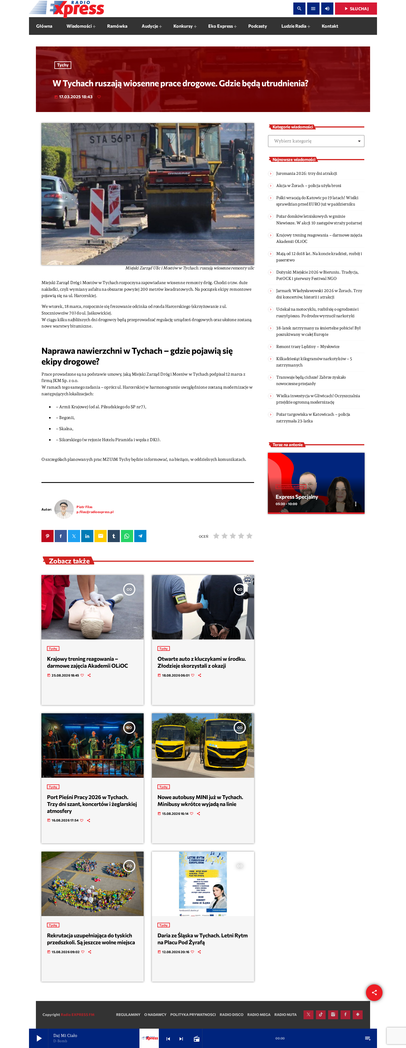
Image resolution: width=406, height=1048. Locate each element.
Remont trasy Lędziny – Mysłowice (307, 346)
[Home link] (66, 8)
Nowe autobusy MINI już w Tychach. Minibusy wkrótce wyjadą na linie (200, 800)
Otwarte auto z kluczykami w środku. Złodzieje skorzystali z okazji (201, 662)
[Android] (358, 1014)
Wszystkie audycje (291, 486)
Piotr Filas (85, 507)
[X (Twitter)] (308, 1014)
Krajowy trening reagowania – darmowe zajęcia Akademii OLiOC (87, 662)
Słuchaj (356, 8)
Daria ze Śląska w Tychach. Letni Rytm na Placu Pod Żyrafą (202, 939)
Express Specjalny (297, 496)
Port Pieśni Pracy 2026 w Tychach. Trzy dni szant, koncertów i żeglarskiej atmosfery (92, 804)
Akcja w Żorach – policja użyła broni (308, 185)
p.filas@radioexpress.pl (95, 512)
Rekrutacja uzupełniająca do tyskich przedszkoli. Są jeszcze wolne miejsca (91, 939)
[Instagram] (333, 1014)
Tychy (63, 65)
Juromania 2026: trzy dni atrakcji (306, 173)
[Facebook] (345, 1014)
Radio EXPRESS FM (77, 1014)
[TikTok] (321, 1014)
